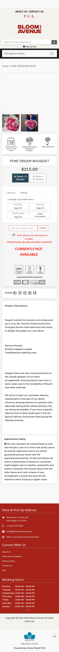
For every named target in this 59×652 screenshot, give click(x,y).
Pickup (23, 192)
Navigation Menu (14, 53)
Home (5, 66)
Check (43, 228)
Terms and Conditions (12, 556)
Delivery (11, 192)
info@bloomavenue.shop (19, 531)
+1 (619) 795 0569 (14, 525)
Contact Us (36, 11)
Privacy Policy (8, 561)
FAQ (4, 570)
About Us (21, 11)
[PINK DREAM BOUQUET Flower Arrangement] (10, 123)
